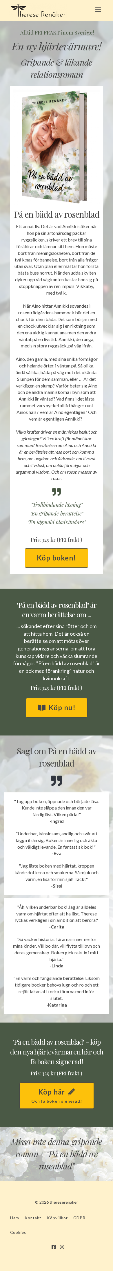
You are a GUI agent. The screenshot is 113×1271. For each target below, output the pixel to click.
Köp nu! (62, 707)
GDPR (79, 1218)
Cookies (18, 1232)
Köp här (56, 1096)
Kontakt (33, 1218)
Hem (14, 1218)
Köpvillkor (57, 1218)
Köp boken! (56, 558)
